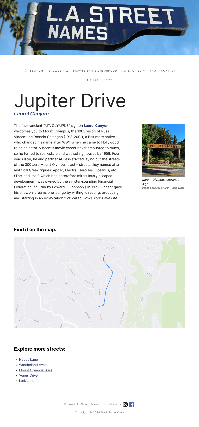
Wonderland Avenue (35, 365)
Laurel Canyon (31, 114)
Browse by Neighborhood (95, 70)
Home (107, 80)
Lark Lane (27, 381)
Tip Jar (93, 80)
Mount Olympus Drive (35, 370)
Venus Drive (28, 375)
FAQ (153, 70)
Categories (131, 70)
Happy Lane (28, 359)
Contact (168, 70)
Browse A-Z (58, 70)
